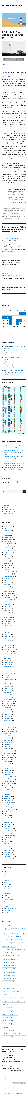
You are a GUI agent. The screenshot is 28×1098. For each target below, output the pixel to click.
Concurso (18, 939)
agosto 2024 (7, 578)
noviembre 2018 (9, 727)
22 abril (23, 216)
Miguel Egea (8, 1007)
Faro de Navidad (9, 969)
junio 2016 (7, 790)
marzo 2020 (7, 692)
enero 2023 (7, 619)
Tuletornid (15, 213)
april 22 (4, 218)
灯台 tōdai (11, 216)
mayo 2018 (7, 740)
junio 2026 (7, 531)
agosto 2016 (7, 785)
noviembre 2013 (9, 856)
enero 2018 (7, 748)
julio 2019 (7, 710)
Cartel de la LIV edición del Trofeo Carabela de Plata (14, 452)
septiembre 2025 (9, 550)
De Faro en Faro (18, 943)
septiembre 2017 (9, 757)
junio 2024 (7, 582)
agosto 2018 (7, 733)
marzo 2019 (7, 718)
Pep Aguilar (8, 1017)
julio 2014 (7, 839)
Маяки (18, 215)
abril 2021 (7, 664)
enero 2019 (7, 723)
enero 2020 (7, 697)
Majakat (18, 211)
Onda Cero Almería (10, 1014)
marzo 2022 (7, 641)
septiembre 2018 (9, 731)
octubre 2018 (8, 729)
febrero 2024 (8, 591)
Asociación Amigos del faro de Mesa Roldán (14, 929)
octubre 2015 (8, 807)
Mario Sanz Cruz (9, 1004)
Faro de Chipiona (9, 959)
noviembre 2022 (9, 623)
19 (10, 323)
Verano (6, 1040)
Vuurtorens (13, 215)
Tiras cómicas (8, 1037)
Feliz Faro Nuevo (9, 994)
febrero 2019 (8, 720)
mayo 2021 (7, 662)
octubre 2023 (8, 600)
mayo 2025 (7, 559)
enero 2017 (7, 774)
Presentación (8, 1027)
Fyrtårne (18, 210)
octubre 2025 (8, 548)
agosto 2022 (7, 630)
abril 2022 (7, 638)
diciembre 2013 (8, 854)
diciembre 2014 (8, 828)
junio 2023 (7, 608)
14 (17, 320)
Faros (14, 210)
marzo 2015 (7, 822)
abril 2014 (7, 846)
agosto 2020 (7, 682)
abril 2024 (7, 587)
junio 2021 (7, 660)
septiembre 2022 (9, 628)
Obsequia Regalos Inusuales (13, 1011)
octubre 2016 (8, 781)
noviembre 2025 (9, 546)
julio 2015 (7, 813)
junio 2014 (7, 841)
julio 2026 (7, 528)
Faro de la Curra (9, 962)
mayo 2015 (7, 818)
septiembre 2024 (9, 576)
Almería (6, 925)
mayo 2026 (7, 533)
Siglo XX (16, 1033)
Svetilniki (4, 213)
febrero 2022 (8, 643)
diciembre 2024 (8, 569)
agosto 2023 (7, 604)
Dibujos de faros (9, 946)
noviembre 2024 (9, 572)
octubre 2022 (8, 625)
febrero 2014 (7, 850)
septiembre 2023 (9, 602)
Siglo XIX (7, 1033)
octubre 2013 (8, 859)
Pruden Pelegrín (9, 1030)
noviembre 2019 (9, 701)
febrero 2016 (8, 798)
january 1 (21, 1001)
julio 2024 (7, 580)
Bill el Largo (8, 933)
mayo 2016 (7, 792)
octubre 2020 (8, 677)
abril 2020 (7, 690)
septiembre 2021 (9, 654)
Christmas (7, 939)
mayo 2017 (7, 766)
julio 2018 (7, 736)
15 (20, 320)
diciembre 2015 (8, 802)
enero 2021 (7, 671)
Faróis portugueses (10, 988)
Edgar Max (7, 949)
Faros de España (9, 978)
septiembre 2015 (9, 809)
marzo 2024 (7, 589)
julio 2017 (7, 761)
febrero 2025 (8, 565)
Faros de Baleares (9, 972)
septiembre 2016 (9, 783)
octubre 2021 (8, 651)
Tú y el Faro (20, 1037)
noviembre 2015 (9, 805)
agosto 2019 (7, 707)
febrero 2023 (8, 617)
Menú (4, 10)
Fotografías (7, 998)
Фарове (6, 906)
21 (17, 323)
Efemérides (9, 218)
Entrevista (7, 952)
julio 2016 (7, 787)
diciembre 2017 (8, 751)
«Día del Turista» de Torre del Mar (14, 346)
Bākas (5, 210)
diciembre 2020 (8, 673)
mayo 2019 (7, 714)
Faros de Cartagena (10, 975)
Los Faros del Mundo (12, 5)
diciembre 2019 (8, 699)
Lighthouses (12, 211)
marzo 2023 (7, 615)
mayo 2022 (7, 636)
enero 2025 (7, 567)
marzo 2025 (7, 563)
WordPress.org (8, 513)
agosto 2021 (7, 656)
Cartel (17, 936)
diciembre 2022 (8, 621)
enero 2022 (7, 645)
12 (10, 320)
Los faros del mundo (9, 208)
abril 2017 (7, 768)
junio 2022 (7, 634)
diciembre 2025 (8, 543)
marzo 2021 (7, 666)
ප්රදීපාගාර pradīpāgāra (10, 908)
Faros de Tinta (8, 982)
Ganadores (18, 998)
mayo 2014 (7, 843)
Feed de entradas (9, 509)
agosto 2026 (7, 526)
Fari (8, 210)
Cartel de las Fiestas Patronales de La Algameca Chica (14, 459)
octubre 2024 (8, 574)
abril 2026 (7, 535)
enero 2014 (7, 852)
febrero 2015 (7, 824)
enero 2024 (7, 593)
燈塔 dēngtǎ (17, 216)
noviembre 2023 (9, 597)
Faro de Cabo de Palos (11, 956)
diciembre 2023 (8, 595)
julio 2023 (7, 606)
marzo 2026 (7, 537)
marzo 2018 (7, 744)
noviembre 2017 (9, 753)
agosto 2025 (7, 552)
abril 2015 (7, 820)
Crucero (6, 943)
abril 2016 (7, 794)
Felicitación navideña (11, 991)
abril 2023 (7, 613)
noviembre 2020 (9, 675)
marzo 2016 (7, 796)
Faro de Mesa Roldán (11, 965)
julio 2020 (7, 684)
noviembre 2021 (9, 649)
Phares (22, 211)
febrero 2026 (8, 539)
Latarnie (23, 210)
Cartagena (7, 936)
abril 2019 (7, 716)
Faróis (11, 210)
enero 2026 (7, 541)
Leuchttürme (5, 211)
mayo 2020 (7, 688)
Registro (6, 505)
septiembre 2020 (9, 679)
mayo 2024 (7, 584)
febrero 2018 (7, 746)
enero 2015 (7, 826)
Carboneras (19, 933)
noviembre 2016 (9, 779)
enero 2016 (7, 800)
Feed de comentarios (10, 511)
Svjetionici (10, 213)
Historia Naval (16, 218)
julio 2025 (7, 554)
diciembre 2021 (8, 647)
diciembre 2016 (8, 777)
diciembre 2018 (8, 725)
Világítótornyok (6, 215)
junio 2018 (7, 738)
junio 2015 (7, 815)
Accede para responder (9, 251)
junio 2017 (7, 764)
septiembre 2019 (9, 705)
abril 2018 (7, 742)
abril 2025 (7, 561)
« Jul (7, 333)
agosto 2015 (7, 811)
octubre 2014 (8, 833)
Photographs (8, 1024)
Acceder (6, 507)
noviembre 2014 (9, 831)
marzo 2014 (7, 848)
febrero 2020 (8, 695)
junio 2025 (7, 556)
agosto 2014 (7, 837)
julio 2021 (7, 658)
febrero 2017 (7, 772)
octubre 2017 (8, 755)
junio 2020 (7, 686)
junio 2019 (7, 712)
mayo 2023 (7, 610)
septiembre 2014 (9, 835)
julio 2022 (7, 632)
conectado (19, 262)
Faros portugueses (10, 985)
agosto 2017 (7, 759)
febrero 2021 (7, 669)
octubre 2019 (8, 703)
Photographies (9, 1020)
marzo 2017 (7, 770)
